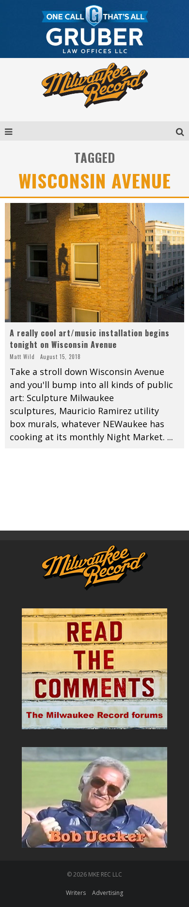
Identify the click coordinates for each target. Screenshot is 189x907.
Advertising (107, 893)
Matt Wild (22, 356)
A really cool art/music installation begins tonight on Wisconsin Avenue (90, 338)
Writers (76, 893)
